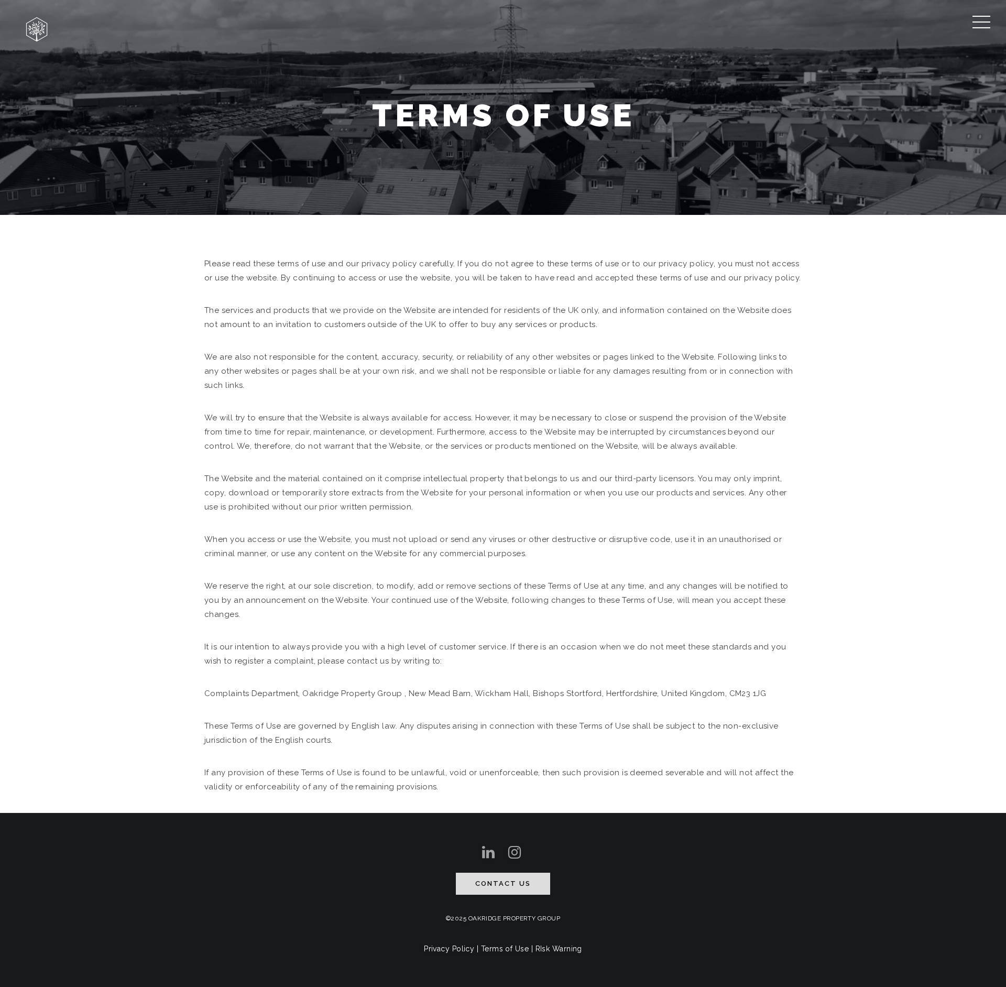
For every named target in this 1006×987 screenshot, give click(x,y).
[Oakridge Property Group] (37, 28)
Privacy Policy (449, 949)
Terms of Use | (508, 949)
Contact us (503, 883)
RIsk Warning (558, 949)
